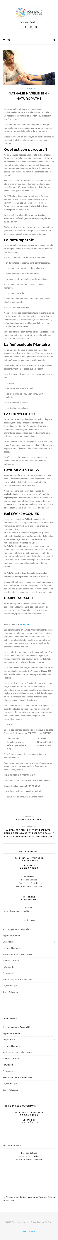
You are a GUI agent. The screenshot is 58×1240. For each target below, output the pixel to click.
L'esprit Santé (9, 941)
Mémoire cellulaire (11, 960)
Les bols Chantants (11, 948)
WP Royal (48, 1222)
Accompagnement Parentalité (16, 929)
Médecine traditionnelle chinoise (17, 954)
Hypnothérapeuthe (12, 935)
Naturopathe (29, 89)
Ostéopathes (9, 973)
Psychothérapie (10, 985)
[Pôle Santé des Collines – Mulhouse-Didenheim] (29, 13)
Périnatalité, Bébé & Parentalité (17, 979)
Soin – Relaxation (10, 992)
